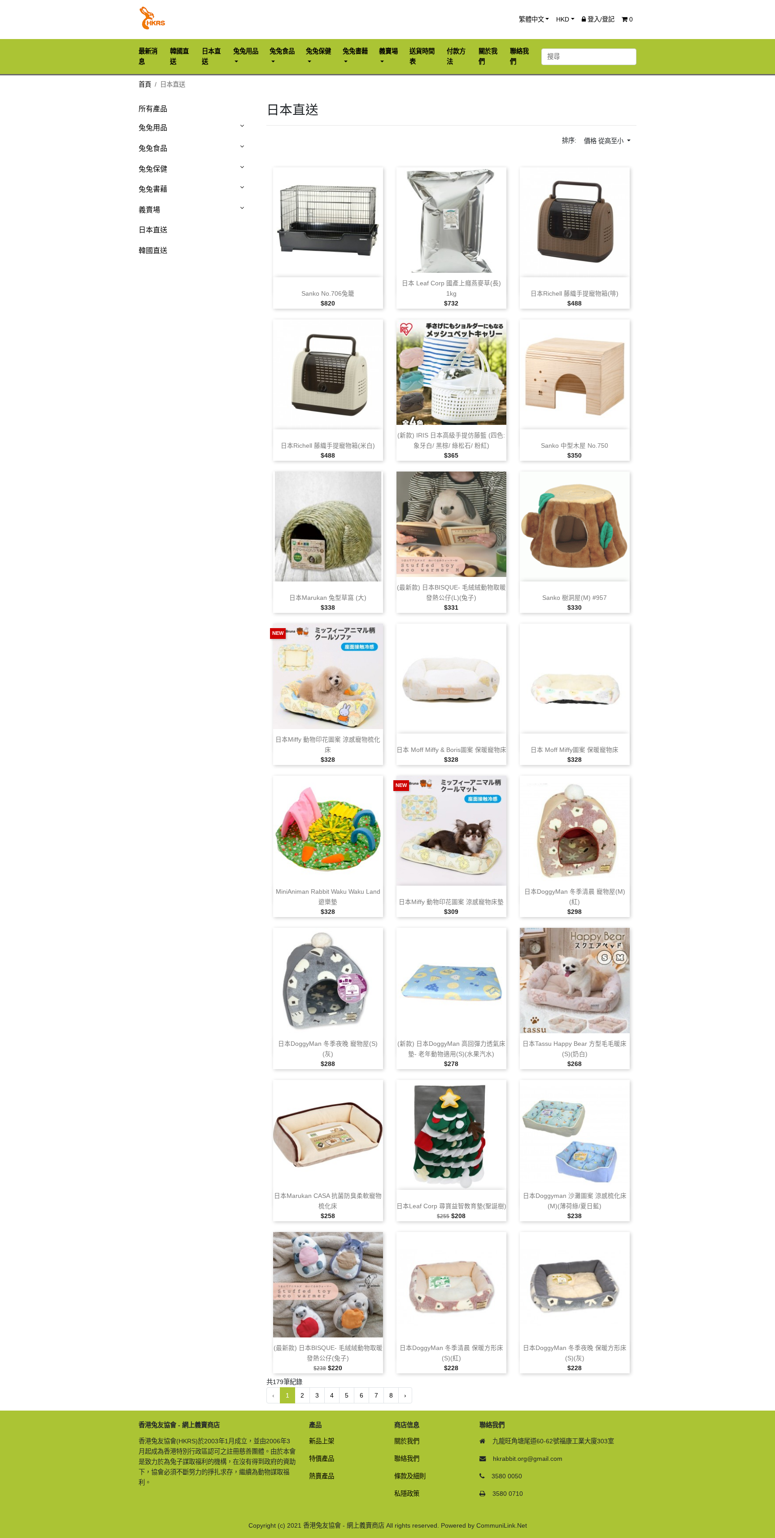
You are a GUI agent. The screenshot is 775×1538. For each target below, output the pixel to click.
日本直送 (153, 230)
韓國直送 (153, 250)
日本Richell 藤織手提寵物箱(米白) (328, 445)
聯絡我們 (406, 1458)
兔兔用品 (153, 127)
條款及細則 (410, 1476)
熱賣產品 (321, 1476)
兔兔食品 (153, 148)
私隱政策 (406, 1493)
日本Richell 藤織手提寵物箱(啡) (574, 293)
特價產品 (321, 1458)
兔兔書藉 (153, 189)
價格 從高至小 (604, 140)
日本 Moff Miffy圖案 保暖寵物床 (574, 750)
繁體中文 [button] (531, 19)
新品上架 (321, 1441)
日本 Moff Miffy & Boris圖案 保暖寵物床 (451, 750)
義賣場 (149, 210)
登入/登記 (600, 19)
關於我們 (406, 1441)
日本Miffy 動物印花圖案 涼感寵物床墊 (451, 902)
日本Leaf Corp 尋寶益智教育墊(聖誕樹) (451, 1206)
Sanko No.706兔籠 (327, 293)
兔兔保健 (153, 169)
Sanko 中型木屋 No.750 (574, 445)
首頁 (145, 84)
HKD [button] (562, 19)
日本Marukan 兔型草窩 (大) (327, 597)
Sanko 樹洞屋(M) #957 (574, 597)
